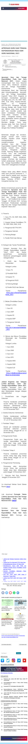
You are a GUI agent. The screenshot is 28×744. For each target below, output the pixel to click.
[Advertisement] (14, 26)
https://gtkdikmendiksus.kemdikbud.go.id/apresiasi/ (16, 374)
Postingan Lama (22, 644)
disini (8, 486)
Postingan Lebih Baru (6, 644)
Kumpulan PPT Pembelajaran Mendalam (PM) (14, 686)
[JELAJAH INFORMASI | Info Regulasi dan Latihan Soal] (14, 4)
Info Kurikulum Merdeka (7, 673)
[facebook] (3, 592)
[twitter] (6, 592)
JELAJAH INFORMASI (7, 738)
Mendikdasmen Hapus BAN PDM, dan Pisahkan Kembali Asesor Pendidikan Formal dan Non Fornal (14, 567)
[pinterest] (10, 592)
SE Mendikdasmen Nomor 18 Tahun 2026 (13, 564)
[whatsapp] (14, 592)
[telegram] (17, 592)
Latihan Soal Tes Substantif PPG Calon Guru (14, 562)
